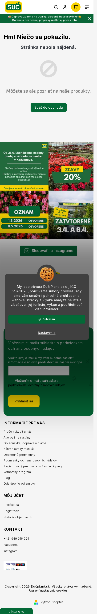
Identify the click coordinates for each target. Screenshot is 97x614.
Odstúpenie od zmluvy (20, 483)
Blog (7, 478)
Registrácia (11, 511)
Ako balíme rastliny (17, 437)
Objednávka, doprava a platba (25, 443)
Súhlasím (49, 319)
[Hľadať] (56, 7)
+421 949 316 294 (16, 538)
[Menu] (87, 7)
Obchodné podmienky (19, 454)
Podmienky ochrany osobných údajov (30, 460)
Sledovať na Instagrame (52, 250)
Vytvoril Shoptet (52, 602)
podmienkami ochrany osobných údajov (36, 385)
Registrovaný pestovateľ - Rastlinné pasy (33, 466)
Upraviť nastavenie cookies (48, 590)
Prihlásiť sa (24, 401)
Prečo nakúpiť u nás (18, 431)
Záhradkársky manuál (19, 449)
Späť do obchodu (48, 107)
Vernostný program (17, 472)
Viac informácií (47, 309)
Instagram (10, 551)
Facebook (11, 544)
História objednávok (18, 517)
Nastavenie (46, 333)
